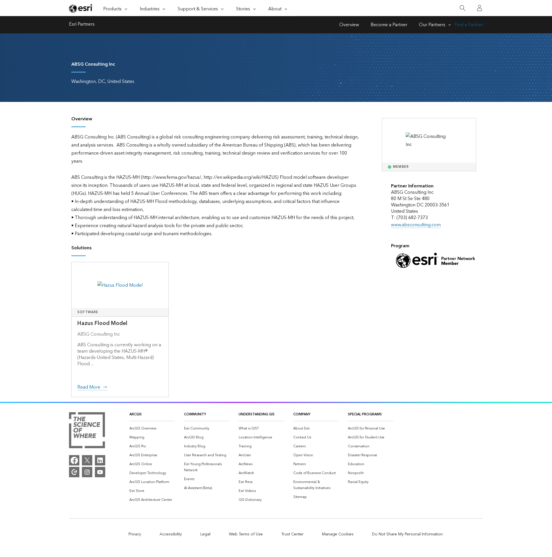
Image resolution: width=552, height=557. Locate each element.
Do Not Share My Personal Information (407, 534)
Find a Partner (469, 25)
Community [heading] (195, 414)
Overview (349, 25)
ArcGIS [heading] (135, 414)
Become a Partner (389, 25)
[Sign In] (479, 8)
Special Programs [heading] (365, 414)
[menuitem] (152, 428)
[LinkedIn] (100, 460)
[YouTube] (100, 472)
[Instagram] (87, 472)
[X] (87, 460)
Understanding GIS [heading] (257, 414)
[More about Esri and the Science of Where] (87, 431)
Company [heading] (301, 414)
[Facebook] (74, 460)
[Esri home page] (81, 8)
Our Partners (432, 25)
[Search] (462, 8)
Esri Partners (82, 24)
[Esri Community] (74, 472)
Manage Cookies (338, 534)
